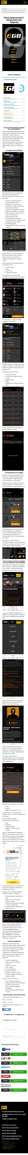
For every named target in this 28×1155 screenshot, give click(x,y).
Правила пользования (8, 1146)
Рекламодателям (7, 1148)
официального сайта (17, 570)
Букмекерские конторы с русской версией (14, 1115)
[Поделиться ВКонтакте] (9, 1009)
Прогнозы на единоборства (11, 1136)
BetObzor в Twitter (14, 1094)
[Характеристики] (9, 88)
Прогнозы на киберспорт (11, 1139)
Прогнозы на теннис (9, 1130)
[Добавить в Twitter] (6, 1009)
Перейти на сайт (18, 1054)
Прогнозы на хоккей (9, 1133)
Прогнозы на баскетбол (10, 1128)
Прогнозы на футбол (9, 1125)
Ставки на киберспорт (9, 1119)
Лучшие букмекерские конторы (13, 1111)
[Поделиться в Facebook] (3, 1009)
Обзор (5, 1054)
